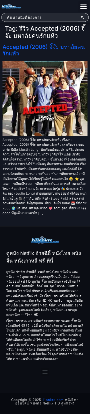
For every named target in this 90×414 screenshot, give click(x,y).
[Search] (83, 17)
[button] (83, 6)
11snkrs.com (53, 400)
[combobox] (39, 17)
